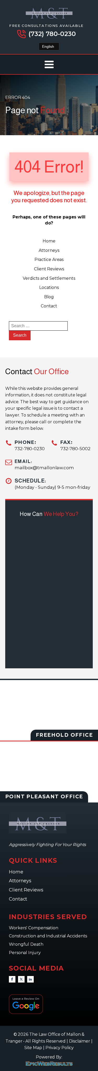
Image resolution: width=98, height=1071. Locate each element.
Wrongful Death (26, 944)
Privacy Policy (59, 1047)
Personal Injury (25, 952)
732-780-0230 (30, 448)
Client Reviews (49, 268)
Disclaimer (79, 1041)
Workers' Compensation (34, 927)
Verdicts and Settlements (49, 278)
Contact (49, 306)
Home (49, 241)
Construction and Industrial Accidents (48, 935)
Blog (49, 296)
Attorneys (49, 250)
